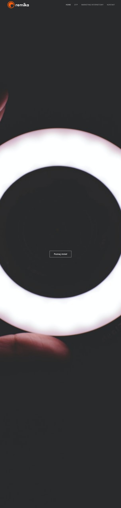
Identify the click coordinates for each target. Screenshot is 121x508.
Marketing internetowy (92, 5)
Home (68, 5)
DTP (76, 5)
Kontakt (111, 5)
